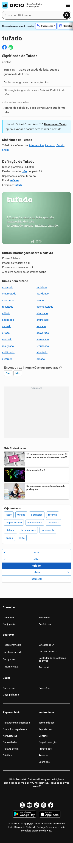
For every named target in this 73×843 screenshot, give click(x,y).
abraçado (7, 287)
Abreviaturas (10, 735)
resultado (7, 306)
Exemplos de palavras (15, 729)
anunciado (42, 319)
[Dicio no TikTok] (36, 805)
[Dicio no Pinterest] (43, 805)
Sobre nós (44, 761)
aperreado (8, 319)
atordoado (42, 293)
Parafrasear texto (12, 652)
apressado (42, 339)
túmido (60, 145)
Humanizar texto (48, 651)
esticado (7, 339)
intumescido (36, 145)
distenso (10, 530)
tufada (18, 185)
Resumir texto (10, 666)
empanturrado (14, 522)
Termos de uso (47, 722)
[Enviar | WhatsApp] (11, 47)
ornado (40, 359)
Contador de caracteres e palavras (52, 659)
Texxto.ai (44, 667)
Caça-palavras (11, 694)
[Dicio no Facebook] (50, 805)
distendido (37, 514)
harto (22, 537)
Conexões (44, 688)
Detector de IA (46, 644)
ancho (5, 149)
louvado (41, 326)
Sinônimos (44, 617)
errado (6, 333)
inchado (50, 145)
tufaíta (36, 572)
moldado (41, 287)
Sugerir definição (48, 742)
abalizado (42, 313)
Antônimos (45, 624)
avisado (6, 326)
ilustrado (7, 359)
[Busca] (66, 15)
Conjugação (9, 624)
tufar (24, 171)
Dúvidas (7, 755)
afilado (6, 313)
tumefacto (53, 522)
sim (8, 373)
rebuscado (42, 346)
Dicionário (8, 617)
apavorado (42, 333)
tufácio (36, 559)
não (17, 373)
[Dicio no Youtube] (29, 805)
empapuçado (34, 522)
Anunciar (44, 755)
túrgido (21, 514)
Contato (43, 735)
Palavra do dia (11, 748)
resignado (8, 346)
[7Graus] (28, 823)
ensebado (8, 300)
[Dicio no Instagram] (22, 805)
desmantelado (44, 306)
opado (9, 537)
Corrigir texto (10, 659)
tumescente (47, 530)
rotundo (52, 514)
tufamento (36, 578)
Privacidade (45, 748)
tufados (14, 180)
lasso (9, 514)
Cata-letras (9, 688)
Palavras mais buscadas (16, 722)
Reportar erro (46, 729)
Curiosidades (10, 742)
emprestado (9, 293)
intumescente (28, 530)
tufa (36, 552)
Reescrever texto (12, 644)
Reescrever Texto (55, 124)
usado (40, 300)
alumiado (41, 352)
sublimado (8, 352)
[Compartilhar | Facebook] (4, 47)
